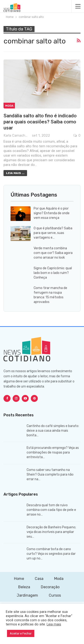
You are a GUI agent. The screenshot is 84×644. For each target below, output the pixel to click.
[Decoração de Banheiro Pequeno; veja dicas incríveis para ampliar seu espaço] (14, 532)
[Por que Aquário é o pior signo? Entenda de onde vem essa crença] (20, 213)
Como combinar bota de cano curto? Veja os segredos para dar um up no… (51, 553)
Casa (39, 578)
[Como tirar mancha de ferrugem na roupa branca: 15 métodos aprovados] (20, 293)
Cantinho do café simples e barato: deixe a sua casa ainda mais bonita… (53, 430)
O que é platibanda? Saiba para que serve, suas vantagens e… (53, 233)
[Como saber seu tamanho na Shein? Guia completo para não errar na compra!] (14, 475)
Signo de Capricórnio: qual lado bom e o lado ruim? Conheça (53, 272)
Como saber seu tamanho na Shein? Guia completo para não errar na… (50, 474)
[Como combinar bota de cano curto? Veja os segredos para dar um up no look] (14, 554)
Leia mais (54, 624)
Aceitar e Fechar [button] (21, 633)
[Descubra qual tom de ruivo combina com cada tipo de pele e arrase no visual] (14, 510)
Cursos (55, 595)
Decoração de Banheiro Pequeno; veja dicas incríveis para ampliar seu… (51, 532)
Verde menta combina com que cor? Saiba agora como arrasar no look (53, 253)
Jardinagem (27, 595)
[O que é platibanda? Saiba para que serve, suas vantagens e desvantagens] (20, 233)
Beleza (24, 587)
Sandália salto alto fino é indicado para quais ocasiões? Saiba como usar (40, 122)
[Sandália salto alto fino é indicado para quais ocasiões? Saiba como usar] (42, 83)
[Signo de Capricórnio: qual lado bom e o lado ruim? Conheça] (20, 273)
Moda (9, 105)
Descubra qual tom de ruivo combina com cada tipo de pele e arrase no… (51, 509)
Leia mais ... (15, 173)
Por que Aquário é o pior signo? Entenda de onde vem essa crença (52, 213)
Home (19, 578)
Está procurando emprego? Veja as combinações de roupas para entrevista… (53, 452)
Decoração (50, 587)
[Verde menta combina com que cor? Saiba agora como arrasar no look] (20, 253)
